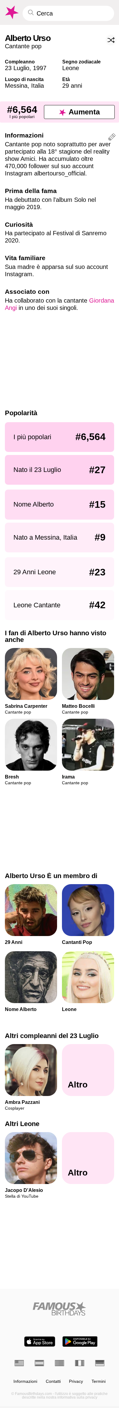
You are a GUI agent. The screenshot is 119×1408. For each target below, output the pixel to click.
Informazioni (25, 1381)
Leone (70, 68)
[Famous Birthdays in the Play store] (80, 1341)
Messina (16, 85)
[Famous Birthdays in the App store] (40, 1341)
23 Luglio (17, 68)
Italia (37, 85)
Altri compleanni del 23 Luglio (52, 1036)
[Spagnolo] (39, 1363)
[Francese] (79, 1363)
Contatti (53, 1381)
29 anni (72, 85)
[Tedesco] (99, 1363)
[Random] (111, 40)
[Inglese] (19, 1363)
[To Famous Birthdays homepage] (11, 12)
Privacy (76, 1381)
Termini (99, 1381)
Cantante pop (23, 46)
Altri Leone (22, 1124)
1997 (39, 68)
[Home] (59, 1308)
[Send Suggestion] (112, 138)
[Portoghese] (59, 1363)
